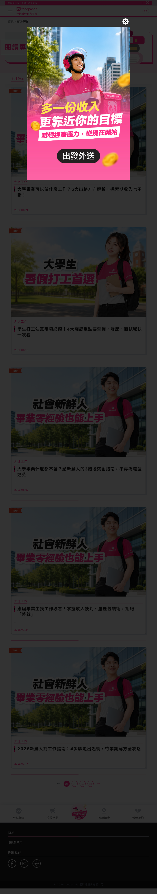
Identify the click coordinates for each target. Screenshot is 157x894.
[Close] (125, 21)
